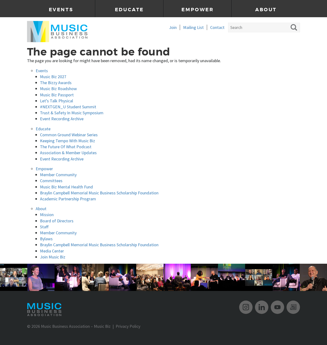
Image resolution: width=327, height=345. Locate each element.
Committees (51, 180)
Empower (197, 10)
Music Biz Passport (57, 95)
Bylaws (46, 238)
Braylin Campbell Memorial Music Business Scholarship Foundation (99, 193)
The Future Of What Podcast (65, 146)
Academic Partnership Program (68, 199)
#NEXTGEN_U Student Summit (68, 107)
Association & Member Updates (68, 152)
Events (61, 10)
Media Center (52, 251)
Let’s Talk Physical (56, 101)
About (266, 10)
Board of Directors (56, 221)
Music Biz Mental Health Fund (66, 187)
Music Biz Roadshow (58, 88)
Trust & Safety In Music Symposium (71, 112)
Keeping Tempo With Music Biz (67, 140)
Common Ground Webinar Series (69, 134)
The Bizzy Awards (56, 82)
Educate (129, 10)
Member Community (58, 174)
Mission (47, 214)
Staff (44, 227)
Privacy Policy (128, 326)
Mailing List (193, 27)
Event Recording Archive (62, 118)
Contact (217, 27)
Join (173, 27)
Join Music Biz (52, 257)
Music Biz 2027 (53, 76)
